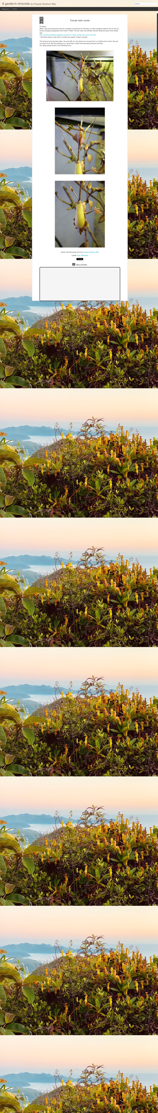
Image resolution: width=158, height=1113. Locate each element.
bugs (78, 255)
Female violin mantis (80, 20)
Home (15, 9)
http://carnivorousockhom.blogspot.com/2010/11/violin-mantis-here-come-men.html (68, 35)
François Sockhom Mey (91, 252)
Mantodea (84, 255)
